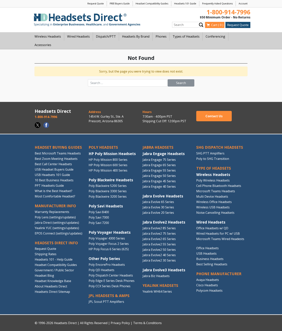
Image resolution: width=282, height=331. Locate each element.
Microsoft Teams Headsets (215, 191)
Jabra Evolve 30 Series (158, 207)
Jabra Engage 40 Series (159, 186)
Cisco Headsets (207, 285)
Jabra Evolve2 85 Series (159, 228)
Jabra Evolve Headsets (163, 196)
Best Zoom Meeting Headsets (56, 159)
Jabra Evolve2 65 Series (159, 239)
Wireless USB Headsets (213, 207)
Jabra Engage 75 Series (159, 160)
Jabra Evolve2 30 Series (159, 260)
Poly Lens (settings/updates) (55, 217)
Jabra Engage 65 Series (159, 165)
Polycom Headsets (209, 290)
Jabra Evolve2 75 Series (159, 233)
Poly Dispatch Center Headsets (111, 275)
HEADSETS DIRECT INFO (56, 242)
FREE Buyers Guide (120, 3)
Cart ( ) (217, 25)
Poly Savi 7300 (99, 217)
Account (243, 3)
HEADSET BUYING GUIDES (58, 147)
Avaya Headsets (207, 280)
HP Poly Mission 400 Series (108, 170)
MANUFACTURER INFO (55, 205)
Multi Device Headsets (212, 196)
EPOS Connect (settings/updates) (58, 233)
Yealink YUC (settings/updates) (57, 228)
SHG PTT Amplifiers (210, 153)
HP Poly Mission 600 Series (108, 165)
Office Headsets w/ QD (212, 228)
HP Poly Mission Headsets (112, 153)
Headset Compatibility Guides (152, 3)
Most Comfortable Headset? (55, 196)
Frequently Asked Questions (217, 3)
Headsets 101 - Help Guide (54, 259)
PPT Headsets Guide (49, 185)
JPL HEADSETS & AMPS (109, 295)
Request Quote (95, 3)
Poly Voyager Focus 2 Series (109, 244)
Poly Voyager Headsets (110, 232)
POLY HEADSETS (103, 147)
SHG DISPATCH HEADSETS (219, 147)
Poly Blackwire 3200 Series (108, 196)
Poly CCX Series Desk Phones (109, 286)
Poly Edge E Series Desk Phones (111, 281)
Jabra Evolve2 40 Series (159, 255)
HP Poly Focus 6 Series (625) (109, 249)
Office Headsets (207, 248)
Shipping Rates (45, 254)
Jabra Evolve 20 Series (158, 212)
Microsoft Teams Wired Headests (220, 239)
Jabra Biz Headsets (156, 276)
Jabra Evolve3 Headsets (164, 269)
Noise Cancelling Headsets (215, 212)
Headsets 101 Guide (185, 3)
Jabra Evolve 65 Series (158, 202)
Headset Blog (44, 275)
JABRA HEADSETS (158, 147)
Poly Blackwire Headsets (111, 179)
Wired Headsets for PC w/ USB (218, 233)
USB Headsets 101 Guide (52, 175)
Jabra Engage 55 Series (159, 170)
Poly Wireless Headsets (213, 180)
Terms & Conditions (147, 323)
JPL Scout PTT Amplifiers (106, 302)
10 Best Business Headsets (54, 180)
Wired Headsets (210, 222)
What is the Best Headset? (53, 191)
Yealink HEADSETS (160, 285)
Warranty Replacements (52, 212)
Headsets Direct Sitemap (52, 292)
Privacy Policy (120, 323)
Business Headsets (209, 259)
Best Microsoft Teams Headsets (58, 153)
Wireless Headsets (213, 174)
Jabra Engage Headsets (164, 153)
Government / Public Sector (54, 270)
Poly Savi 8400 (99, 212)
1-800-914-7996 (228, 12)
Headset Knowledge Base (53, 281)
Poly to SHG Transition (212, 159)
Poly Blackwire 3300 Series (108, 191)
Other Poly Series (104, 258)
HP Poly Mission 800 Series (108, 160)
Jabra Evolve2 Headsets (164, 222)
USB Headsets (206, 253)
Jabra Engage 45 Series (159, 181)
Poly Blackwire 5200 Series (108, 186)
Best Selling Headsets (211, 264)
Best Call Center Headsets (53, 164)
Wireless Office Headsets (214, 202)
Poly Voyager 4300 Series (107, 238)
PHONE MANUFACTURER (218, 273)
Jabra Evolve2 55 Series (159, 244)
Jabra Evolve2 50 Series (159, 250)
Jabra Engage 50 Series (159, 176)
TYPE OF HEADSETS (213, 168)
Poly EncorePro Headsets (107, 264)
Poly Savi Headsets (106, 206)
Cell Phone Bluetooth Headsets (218, 186)
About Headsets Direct (51, 286)
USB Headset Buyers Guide (54, 169)
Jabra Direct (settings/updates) (57, 222)
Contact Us (214, 116)
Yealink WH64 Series (157, 291)
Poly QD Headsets (101, 270)
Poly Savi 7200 (99, 223)
